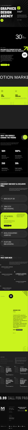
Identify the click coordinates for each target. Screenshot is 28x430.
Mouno (2, 426)
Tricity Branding (9, 207)
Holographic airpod (10, 234)
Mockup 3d (9, 199)
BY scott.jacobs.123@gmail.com (9, 374)
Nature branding (9, 243)
